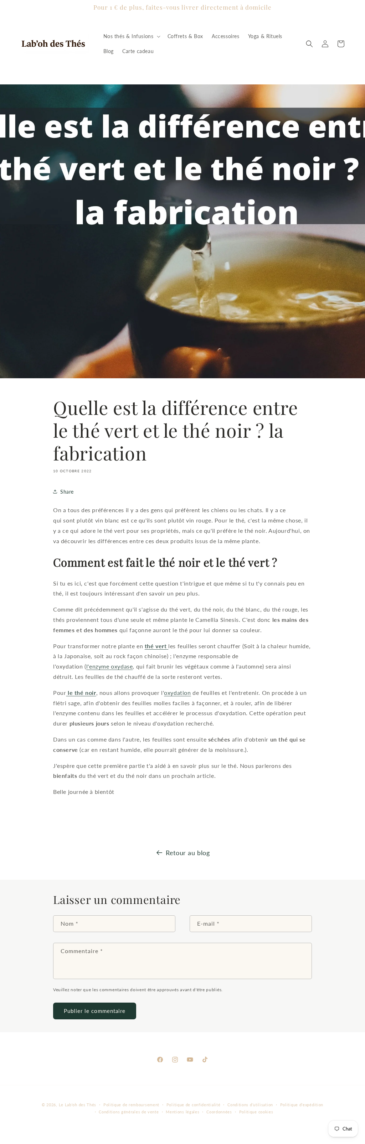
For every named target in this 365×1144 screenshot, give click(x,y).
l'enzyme (109, 666)
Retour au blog (188, 853)
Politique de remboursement (131, 1104)
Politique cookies (256, 1111)
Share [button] (67, 492)
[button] (131, 36)
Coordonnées (219, 1111)
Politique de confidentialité (193, 1104)
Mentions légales (182, 1111)
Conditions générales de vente (129, 1111)
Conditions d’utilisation (250, 1104)
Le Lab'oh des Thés (78, 1104)
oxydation (177, 692)
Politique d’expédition (301, 1104)
